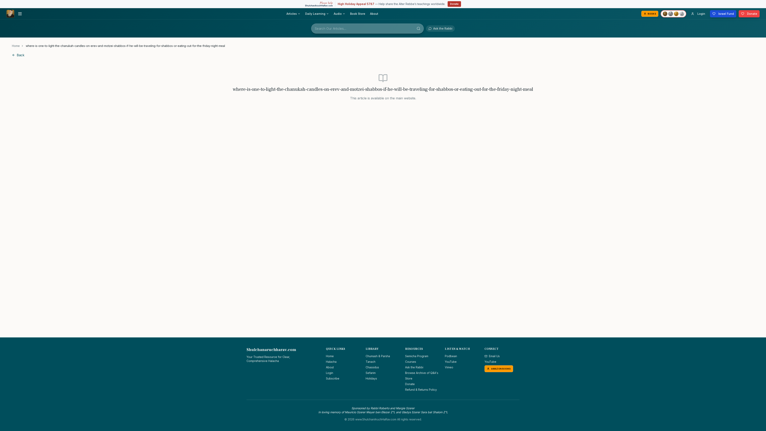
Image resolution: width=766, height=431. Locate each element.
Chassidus (372, 367)
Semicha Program (416, 356)
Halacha (331, 361)
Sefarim (371, 373)
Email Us (494, 356)
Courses (410, 361)
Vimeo (449, 367)
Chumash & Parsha (378, 356)
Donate (454, 3)
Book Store (357, 13)
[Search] (419, 29)
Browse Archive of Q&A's (421, 373)
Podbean (451, 356)
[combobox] (367, 29)
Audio (338, 13)
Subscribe (332, 378)
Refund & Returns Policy (421, 389)
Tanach (370, 361)
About (374, 13)
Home (16, 45)
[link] (125, 46)
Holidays (371, 378)
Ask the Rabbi (414, 367)
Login (329, 373)
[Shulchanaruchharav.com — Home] (10, 14)
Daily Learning (315, 13)
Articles (291, 13)
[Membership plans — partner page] (673, 13)
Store (408, 378)
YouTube (451, 361)
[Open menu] (20, 14)
